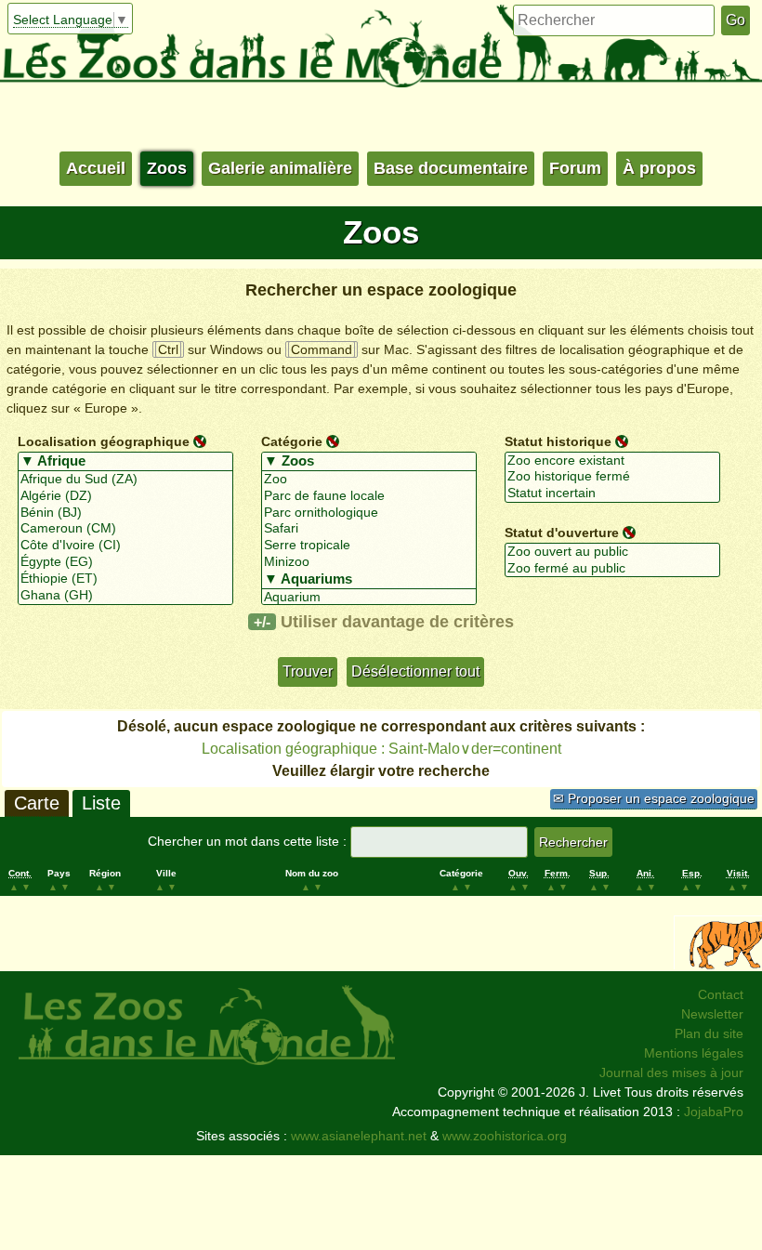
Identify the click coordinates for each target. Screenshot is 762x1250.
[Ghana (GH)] (125, 595)
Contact (720, 994)
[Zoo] (369, 479)
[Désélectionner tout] (199, 440)
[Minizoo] (369, 562)
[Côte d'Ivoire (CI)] (125, 545)
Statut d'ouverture (562, 532)
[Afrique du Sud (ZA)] (125, 479)
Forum (575, 168)
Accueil (95, 168)
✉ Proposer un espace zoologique (654, 798)
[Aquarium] (369, 597)
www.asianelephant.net (359, 1135)
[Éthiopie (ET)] (125, 579)
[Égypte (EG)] (125, 562)
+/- (262, 621)
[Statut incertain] (612, 493)
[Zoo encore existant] (612, 461)
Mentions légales (693, 1053)
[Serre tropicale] (369, 545)
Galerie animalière (280, 168)
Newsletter (712, 1014)
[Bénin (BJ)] (125, 513)
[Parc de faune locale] (369, 496)
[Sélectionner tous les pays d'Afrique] (125, 462)
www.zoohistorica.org (504, 1135)
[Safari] (369, 528)
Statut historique (558, 441)
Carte (36, 803)
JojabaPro (713, 1111)
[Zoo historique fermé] (612, 476)
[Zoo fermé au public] (612, 568)
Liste (101, 803)
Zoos (167, 168)
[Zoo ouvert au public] (612, 552)
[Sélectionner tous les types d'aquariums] (369, 580)
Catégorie (291, 441)
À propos (659, 168)
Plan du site (709, 1033)
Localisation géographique (104, 441)
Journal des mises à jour (671, 1072)
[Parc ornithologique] (369, 513)
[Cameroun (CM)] (125, 528)
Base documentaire (451, 168)
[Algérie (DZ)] (125, 496)
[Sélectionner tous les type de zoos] (369, 462)
